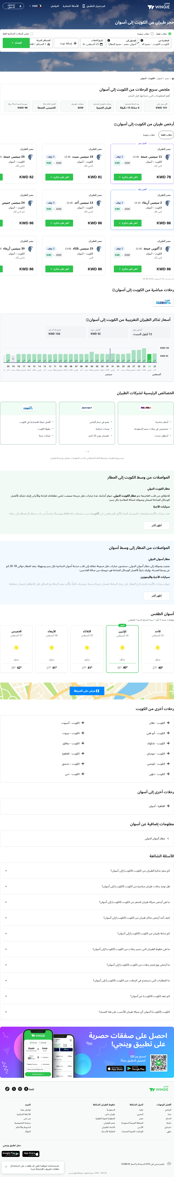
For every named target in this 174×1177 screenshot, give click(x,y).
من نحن (27, 1118)
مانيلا (168, 1123)
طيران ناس (110, 1114)
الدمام (168, 1118)
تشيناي (167, 1127)
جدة (169, 1114)
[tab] (166, 135)
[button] (155, 357)
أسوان (159, 78)
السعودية (111, 1109)
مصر (167, 78)
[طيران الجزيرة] (163, 302)
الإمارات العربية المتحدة (132, 1131)
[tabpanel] (87, 211)
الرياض (168, 1109)
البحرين (140, 1114)
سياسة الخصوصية (22, 1123)
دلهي (169, 1131)
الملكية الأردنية (108, 1131)
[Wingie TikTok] (7, 1089)
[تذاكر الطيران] (173, 78)
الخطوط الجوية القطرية (105, 1118)
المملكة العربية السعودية (132, 1123)
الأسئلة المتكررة (24, 1114)
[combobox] (155, 44)
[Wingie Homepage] (159, 6)
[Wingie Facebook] (26, 1089)
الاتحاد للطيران (108, 1127)
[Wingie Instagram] (20, 1089)
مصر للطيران (109, 1123)
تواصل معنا (26, 1109)
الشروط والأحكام (23, 1127)
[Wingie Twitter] (14, 1089)
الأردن (140, 1127)
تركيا (141, 1109)
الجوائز (28, 1131)
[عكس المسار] (138, 43)
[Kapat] (6, 1167)
